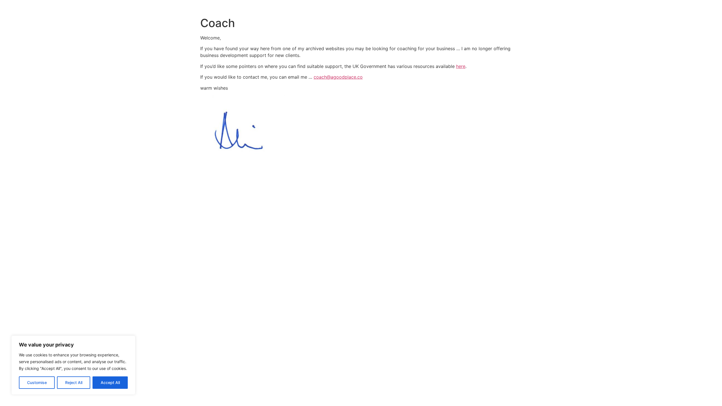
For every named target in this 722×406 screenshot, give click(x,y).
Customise (37, 382)
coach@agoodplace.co (338, 77)
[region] (73, 365)
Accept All (110, 382)
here (460, 66)
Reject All (73, 382)
